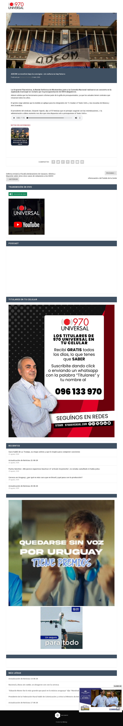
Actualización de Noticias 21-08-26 (23, 460)
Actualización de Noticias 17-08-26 (23, 703)
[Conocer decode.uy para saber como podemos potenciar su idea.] (61, 715)
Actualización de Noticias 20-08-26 (23, 486)
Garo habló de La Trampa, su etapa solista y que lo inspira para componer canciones (44, 452)
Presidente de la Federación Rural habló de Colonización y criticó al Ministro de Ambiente (46, 697)
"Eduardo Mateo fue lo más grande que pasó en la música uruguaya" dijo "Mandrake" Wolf (47, 691)
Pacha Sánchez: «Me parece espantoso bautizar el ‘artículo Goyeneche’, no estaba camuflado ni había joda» (54, 469)
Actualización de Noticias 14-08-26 (23, 679)
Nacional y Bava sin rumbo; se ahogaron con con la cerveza (34, 685)
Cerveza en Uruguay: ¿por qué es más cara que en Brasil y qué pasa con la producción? (45, 477)
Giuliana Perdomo (25, 77)
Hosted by (61, 722)
